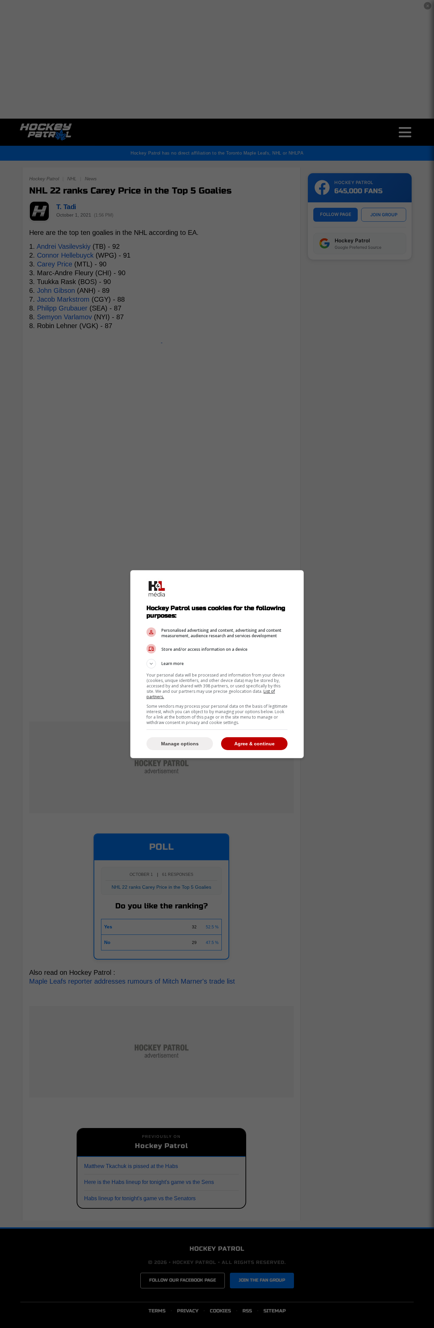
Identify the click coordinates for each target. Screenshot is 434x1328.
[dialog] (217, 664)
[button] (217, 663)
